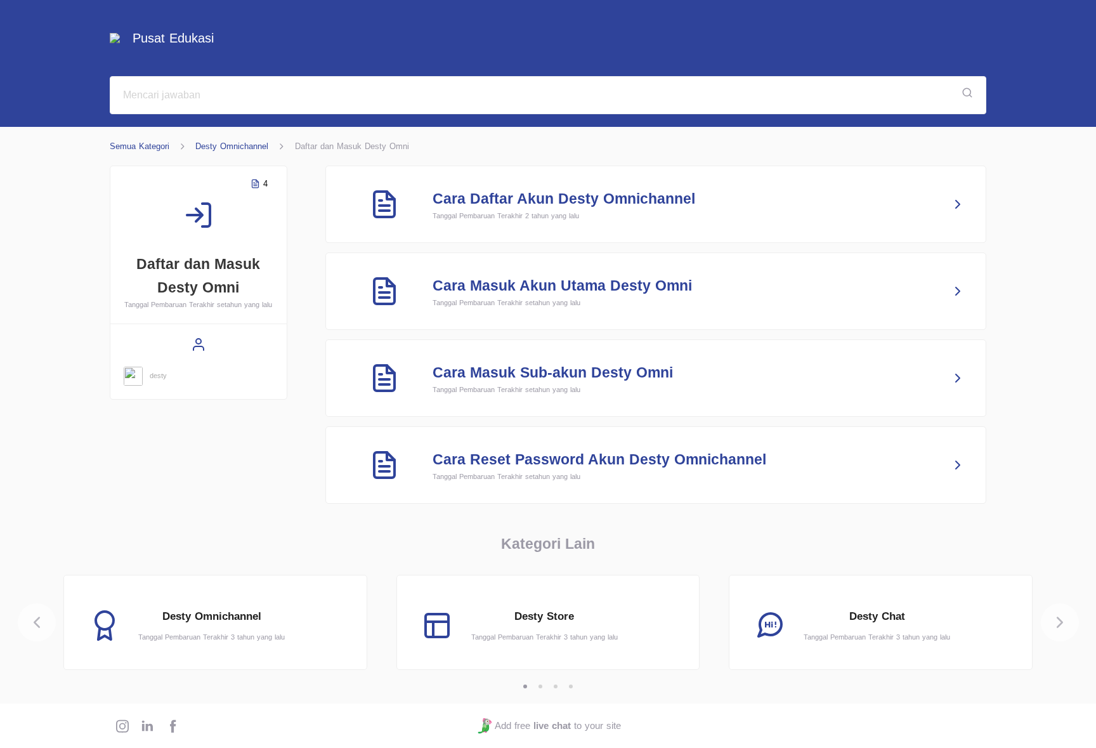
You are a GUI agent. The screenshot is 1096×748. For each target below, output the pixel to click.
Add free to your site (557, 725)
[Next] (1060, 622)
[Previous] (37, 622)
